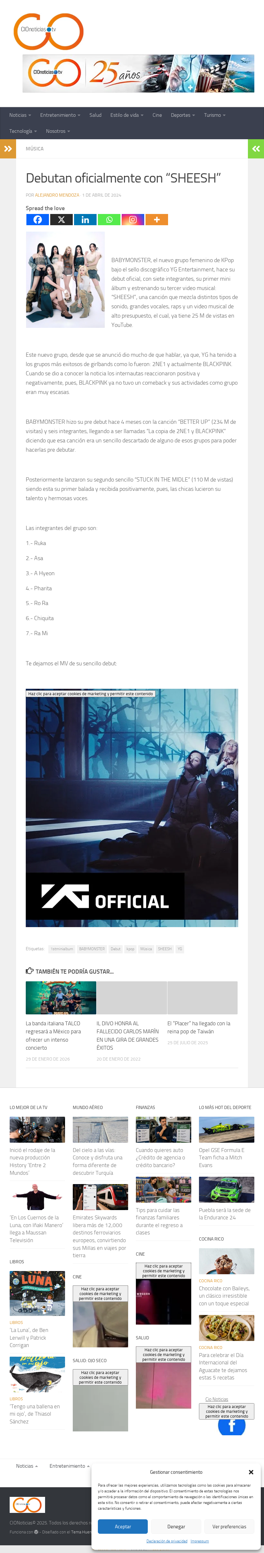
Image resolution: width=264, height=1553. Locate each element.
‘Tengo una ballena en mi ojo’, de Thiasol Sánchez (35, 1414)
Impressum (200, 1541)
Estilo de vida (124, 115)
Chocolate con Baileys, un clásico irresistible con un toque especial (224, 1296)
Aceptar (123, 1527)
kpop (130, 949)
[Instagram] (133, 219)
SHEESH (165, 949)
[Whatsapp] (109, 219)
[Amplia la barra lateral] (8, 148)
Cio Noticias (216, 1399)
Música (35, 149)
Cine (157, 115)
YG (180, 949)
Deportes (180, 115)
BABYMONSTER (92, 949)
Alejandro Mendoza (57, 195)
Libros (16, 1322)
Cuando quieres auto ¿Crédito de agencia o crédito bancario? (160, 1157)
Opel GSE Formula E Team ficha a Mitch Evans (221, 1157)
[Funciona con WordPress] (36, 1532)
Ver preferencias (229, 1527)
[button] (251, 1472)
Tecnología (20, 131)
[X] (61, 219)
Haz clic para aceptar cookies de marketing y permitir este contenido (226, 1411)
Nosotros (55, 131)
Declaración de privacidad (166, 1541)
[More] (157, 219)
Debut (115, 949)
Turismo (212, 115)
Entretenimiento (58, 115)
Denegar (176, 1527)
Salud (95, 115)
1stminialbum (62, 949)
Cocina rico (210, 1280)
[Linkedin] (85, 219)
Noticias (17, 115)
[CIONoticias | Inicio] (47, 32)
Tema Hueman (84, 1532)
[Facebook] (37, 219)
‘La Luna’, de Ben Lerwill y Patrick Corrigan (29, 1337)
